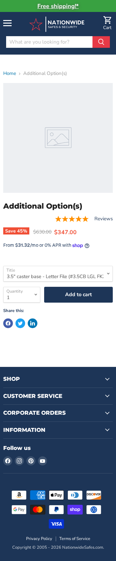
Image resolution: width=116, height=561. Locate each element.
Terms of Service (74, 539)
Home (9, 73)
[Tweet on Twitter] (20, 323)
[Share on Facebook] (8, 323)
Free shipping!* (58, 6)
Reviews (103, 219)
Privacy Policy (39, 539)
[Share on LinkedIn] (32, 323)
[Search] (101, 42)
